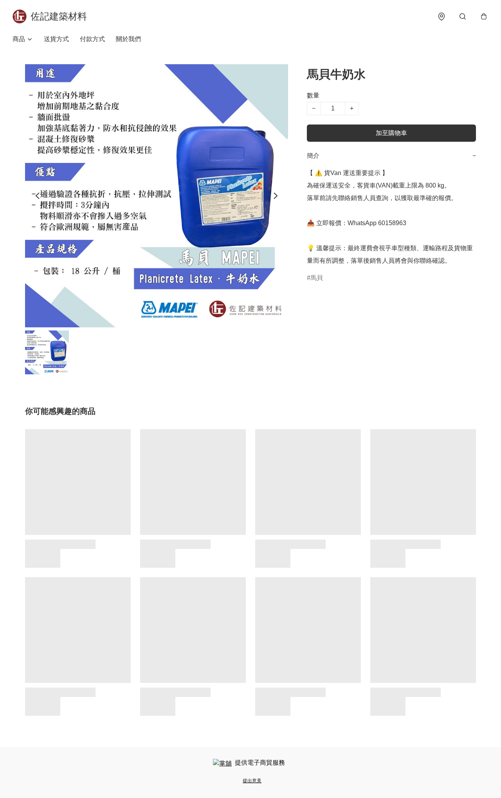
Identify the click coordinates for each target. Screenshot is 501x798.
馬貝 (316, 277)
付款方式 (92, 39)
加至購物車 (391, 133)
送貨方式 (56, 39)
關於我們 (128, 39)
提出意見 (252, 781)
